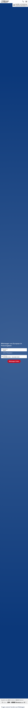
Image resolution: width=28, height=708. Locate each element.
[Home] (5, 2)
